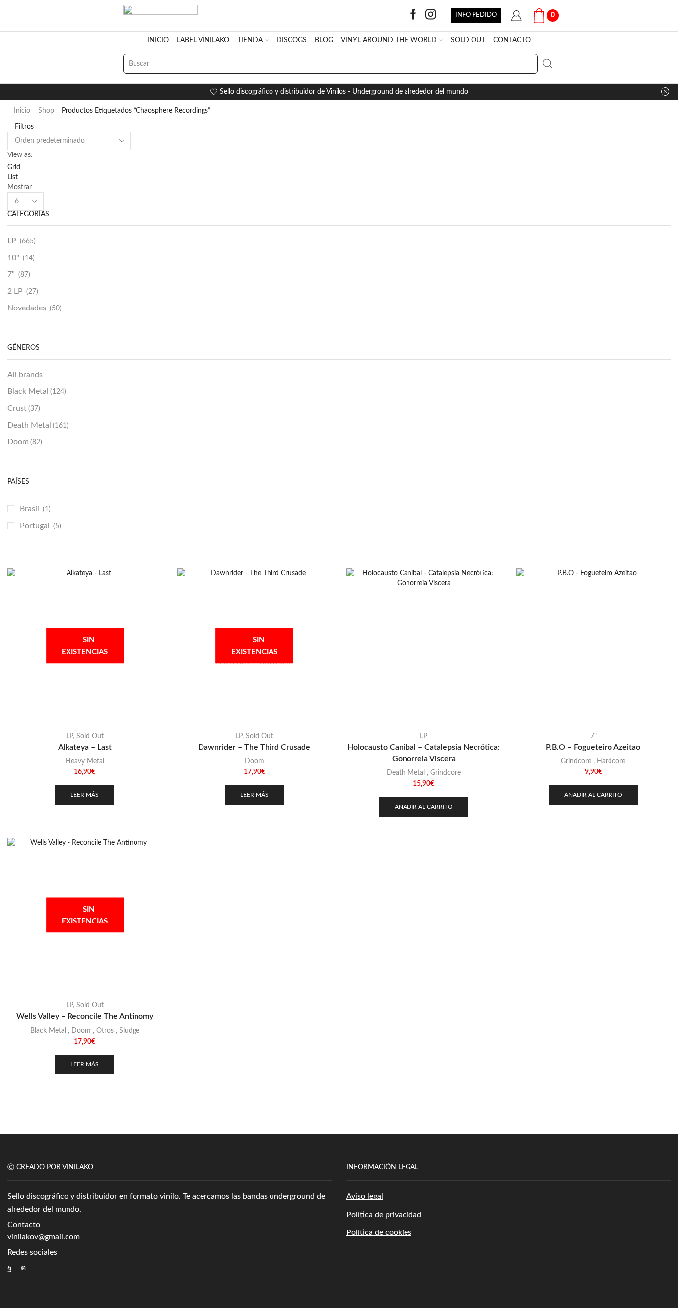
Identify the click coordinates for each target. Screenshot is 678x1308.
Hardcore (611, 761)
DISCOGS (291, 40)
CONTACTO (512, 40)
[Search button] (547, 64)
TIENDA (250, 40)
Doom (24, 442)
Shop (46, 110)
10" (13, 258)
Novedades (26, 308)
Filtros (23, 126)
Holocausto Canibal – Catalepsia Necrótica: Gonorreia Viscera (423, 753)
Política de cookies (378, 1232)
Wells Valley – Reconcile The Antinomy (84, 1016)
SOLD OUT (468, 40)
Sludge (129, 1030)
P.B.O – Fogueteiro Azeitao (593, 747)
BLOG (324, 40)
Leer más (84, 795)
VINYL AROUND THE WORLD (389, 40)
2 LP (15, 291)
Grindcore (445, 772)
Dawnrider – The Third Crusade (254, 747)
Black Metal (36, 391)
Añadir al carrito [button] (424, 807)
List (12, 177)
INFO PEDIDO (476, 14)
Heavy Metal (85, 761)
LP (11, 241)
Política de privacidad (383, 1215)
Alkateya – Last (85, 747)
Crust (23, 408)
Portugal (35, 526)
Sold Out (90, 736)
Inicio (22, 110)
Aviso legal (364, 1196)
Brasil (29, 509)
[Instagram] (430, 15)
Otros (105, 1030)
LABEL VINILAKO (203, 40)
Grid (13, 167)
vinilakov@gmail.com (43, 1237)
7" (11, 274)
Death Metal (37, 425)
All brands (25, 375)
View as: (20, 155)
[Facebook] (413, 15)
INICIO (158, 40)
